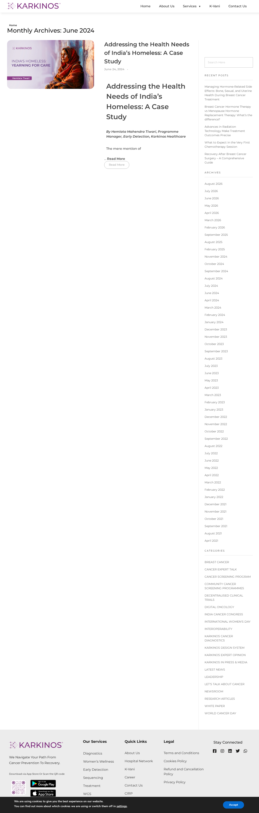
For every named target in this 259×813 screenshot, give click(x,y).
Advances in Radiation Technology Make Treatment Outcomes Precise (225, 131)
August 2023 (213, 358)
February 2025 (215, 249)
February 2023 (215, 402)
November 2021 (215, 511)
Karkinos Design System (224, 648)
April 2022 (212, 475)
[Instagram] (222, 751)
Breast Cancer (217, 562)
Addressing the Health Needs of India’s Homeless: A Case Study (146, 53)
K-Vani (130, 769)
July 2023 (211, 366)
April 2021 (211, 540)
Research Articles (220, 698)
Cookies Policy (175, 761)
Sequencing (93, 778)
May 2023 (211, 380)
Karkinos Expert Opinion (225, 655)
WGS (87, 794)
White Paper (215, 706)
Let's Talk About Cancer (224, 684)
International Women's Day (228, 621)
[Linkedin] (230, 751)
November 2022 (216, 424)
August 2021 (213, 533)
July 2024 (211, 286)
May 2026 (211, 205)
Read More (116, 159)
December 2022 (216, 417)
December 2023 (216, 329)
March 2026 (213, 220)
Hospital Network (139, 761)
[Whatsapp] (245, 751)
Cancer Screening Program (228, 576)
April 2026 (212, 213)
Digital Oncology (219, 607)
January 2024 (214, 322)
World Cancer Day (220, 713)
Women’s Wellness (98, 761)
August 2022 (213, 446)
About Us (132, 753)
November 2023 (216, 337)
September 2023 (216, 351)
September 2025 (216, 235)
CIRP (129, 793)
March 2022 (213, 482)
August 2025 (213, 242)
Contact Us (134, 785)
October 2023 (214, 344)
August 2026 (214, 184)
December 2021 (215, 504)
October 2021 (214, 519)
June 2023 (212, 373)
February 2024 (215, 315)
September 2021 (216, 526)
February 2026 (215, 227)
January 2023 (214, 409)
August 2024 (214, 278)
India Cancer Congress (224, 614)
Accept (233, 805)
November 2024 (216, 256)
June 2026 (212, 198)
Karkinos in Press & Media (226, 662)
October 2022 (214, 431)
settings (122, 806)
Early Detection (95, 770)
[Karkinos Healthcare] (34, 6)
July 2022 (211, 453)
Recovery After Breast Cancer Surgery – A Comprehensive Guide (225, 158)
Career (130, 777)
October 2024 (214, 264)
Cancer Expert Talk (221, 569)
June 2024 (212, 293)
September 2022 (216, 438)
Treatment (92, 786)
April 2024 (212, 300)
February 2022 (215, 489)
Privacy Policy (175, 782)
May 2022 (211, 468)
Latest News (215, 669)
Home (13, 25)
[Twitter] (238, 751)
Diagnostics (92, 753)
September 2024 (216, 271)
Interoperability (218, 629)
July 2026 (211, 191)
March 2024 (213, 307)
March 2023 (213, 395)
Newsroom (214, 691)
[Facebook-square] (215, 751)
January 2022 (214, 497)
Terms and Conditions (181, 753)
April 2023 (212, 388)
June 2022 (212, 460)
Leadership (214, 677)
